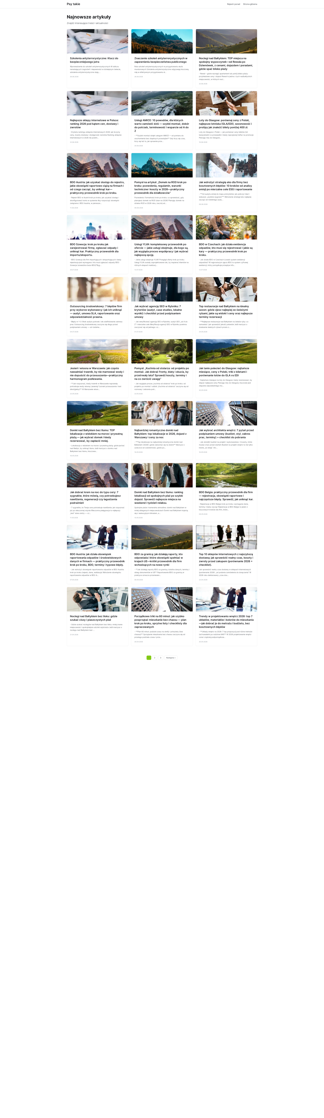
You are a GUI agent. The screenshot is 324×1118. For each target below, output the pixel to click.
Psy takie (73, 4)
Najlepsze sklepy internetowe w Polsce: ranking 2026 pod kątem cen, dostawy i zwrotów (94, 124)
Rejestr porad (233, 4)
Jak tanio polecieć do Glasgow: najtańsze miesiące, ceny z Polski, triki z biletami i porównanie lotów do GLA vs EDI (224, 372)
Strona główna (250, 4)
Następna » (171, 658)
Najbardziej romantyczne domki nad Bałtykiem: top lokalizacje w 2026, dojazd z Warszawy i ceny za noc (160, 434)
